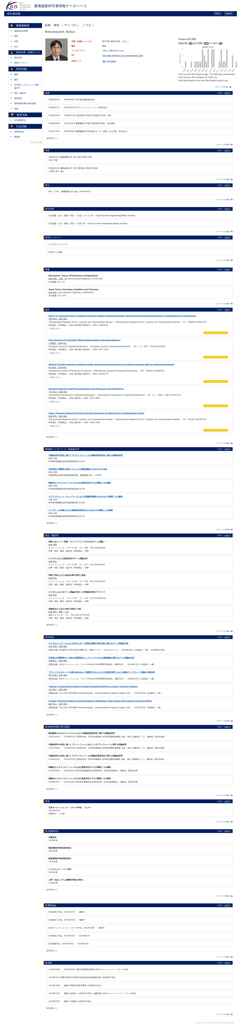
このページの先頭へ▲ (223, 87)
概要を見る (55, 328)
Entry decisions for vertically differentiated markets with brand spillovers (84, 340)
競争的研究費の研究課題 (25, 103)
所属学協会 (19, 131)
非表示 (226, 93)
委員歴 (17, 137)
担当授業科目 (20, 120)
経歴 (16, 36)
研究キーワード (21, 63)
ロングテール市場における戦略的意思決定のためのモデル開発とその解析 (81, 510)
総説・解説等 (20, 93)
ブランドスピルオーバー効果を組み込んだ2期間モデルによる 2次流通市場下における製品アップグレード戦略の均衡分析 (102, 672)
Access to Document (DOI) (215, 333)
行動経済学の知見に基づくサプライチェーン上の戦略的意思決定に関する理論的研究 (86, 455)
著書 (16, 74)
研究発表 (18, 98)
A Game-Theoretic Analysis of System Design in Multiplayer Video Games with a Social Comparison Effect (100, 701)
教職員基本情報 (21, 31)
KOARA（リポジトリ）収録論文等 (26, 86)
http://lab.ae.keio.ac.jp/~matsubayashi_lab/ (122, 55)
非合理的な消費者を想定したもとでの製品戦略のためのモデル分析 (78, 469)
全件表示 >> (51, 138)
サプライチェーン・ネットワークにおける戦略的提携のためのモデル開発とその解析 (86, 496)
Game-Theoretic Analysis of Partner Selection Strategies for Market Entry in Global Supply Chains (96, 413)
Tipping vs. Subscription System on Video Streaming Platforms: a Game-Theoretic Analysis (93, 686)
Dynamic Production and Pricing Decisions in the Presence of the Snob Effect (86, 389)
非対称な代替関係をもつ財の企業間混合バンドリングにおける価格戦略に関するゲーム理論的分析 (91, 657)
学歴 (16, 41)
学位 (16, 46)
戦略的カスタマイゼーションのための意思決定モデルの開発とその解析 (80, 482)
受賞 (16, 108)
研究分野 (18, 57)
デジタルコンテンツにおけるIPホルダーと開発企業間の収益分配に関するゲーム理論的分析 (88, 643)
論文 (16, 79)
